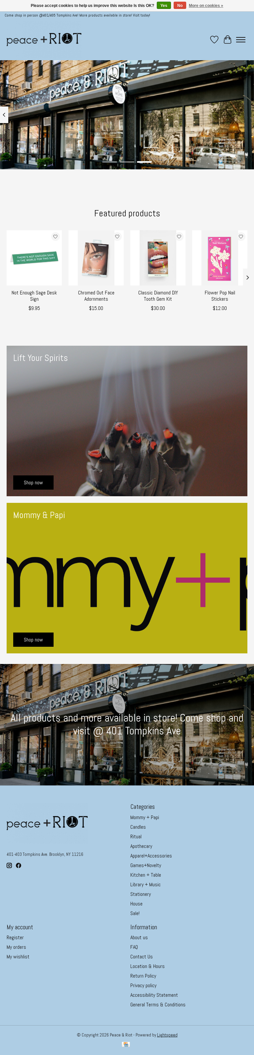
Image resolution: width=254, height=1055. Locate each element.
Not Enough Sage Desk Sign (34, 295)
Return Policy (143, 975)
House (136, 903)
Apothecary (141, 846)
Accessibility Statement (154, 994)
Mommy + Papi (144, 817)
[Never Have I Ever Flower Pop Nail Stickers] (219, 258)
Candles (138, 826)
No (180, 5)
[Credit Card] (126, 1045)
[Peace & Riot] (44, 39)
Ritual (136, 836)
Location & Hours (147, 966)
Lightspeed (167, 1035)
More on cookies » (206, 5)
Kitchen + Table (145, 874)
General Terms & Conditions (158, 1004)
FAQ (134, 947)
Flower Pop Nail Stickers (220, 295)
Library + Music (145, 884)
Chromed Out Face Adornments (96, 295)
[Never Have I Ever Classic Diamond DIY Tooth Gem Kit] (158, 258)
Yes (163, 5)
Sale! (135, 913)
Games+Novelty (145, 865)
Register (15, 937)
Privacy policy (143, 985)
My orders (16, 947)
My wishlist (18, 956)
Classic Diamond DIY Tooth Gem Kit (158, 295)
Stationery (140, 894)
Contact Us (141, 956)
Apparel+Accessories (151, 855)
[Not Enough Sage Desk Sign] (34, 258)
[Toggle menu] (240, 39)
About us (139, 937)
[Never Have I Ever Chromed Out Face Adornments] (96, 258)
